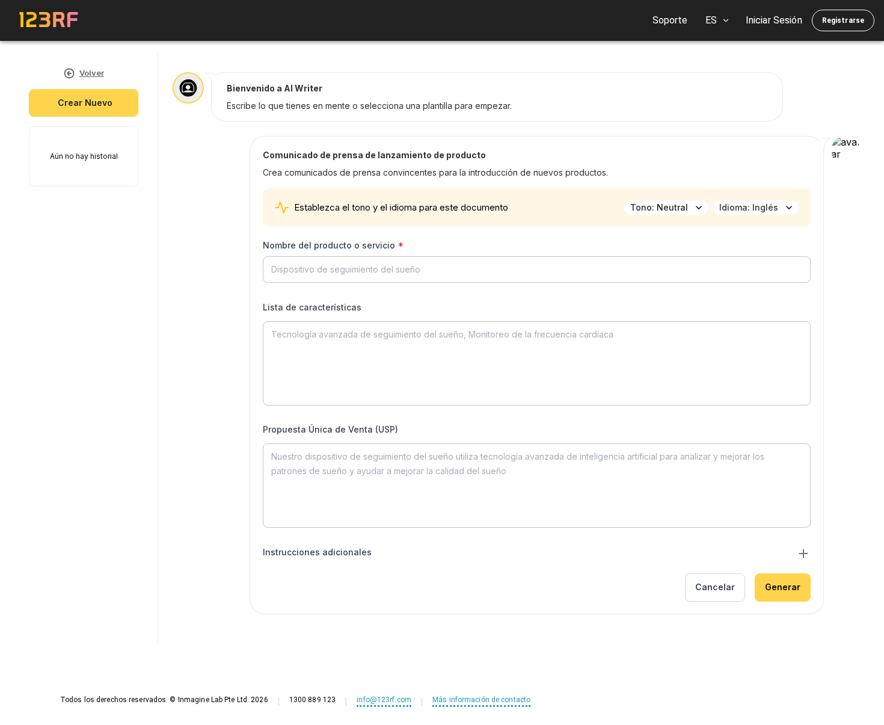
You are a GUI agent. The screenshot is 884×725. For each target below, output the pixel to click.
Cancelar (715, 587)
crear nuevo (85, 102)
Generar (782, 587)
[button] (537, 555)
